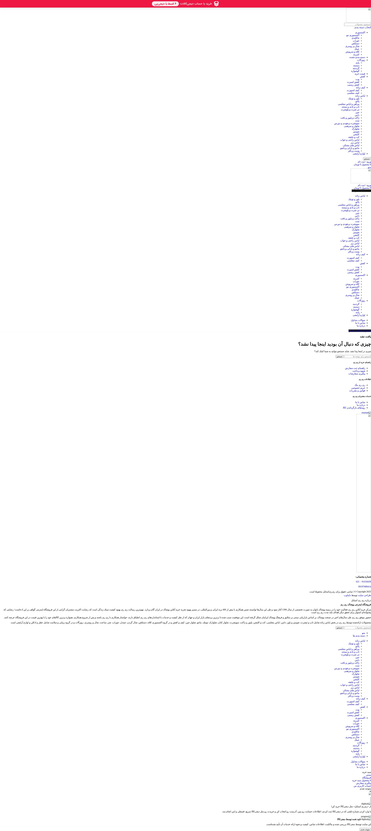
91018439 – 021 (363, 581)
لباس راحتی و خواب (349, 140)
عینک (356, 49)
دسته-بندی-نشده (357, 57)
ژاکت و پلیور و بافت (349, 118)
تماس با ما (360, 402)
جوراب (356, 40)
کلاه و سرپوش (352, 51)
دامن (357, 115)
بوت (357, 79)
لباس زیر (355, 142)
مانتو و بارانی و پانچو (349, 148)
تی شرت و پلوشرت (350, 109)
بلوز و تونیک (353, 98)
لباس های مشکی (351, 145)
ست (357, 120)
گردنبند (356, 68)
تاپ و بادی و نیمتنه (350, 107)
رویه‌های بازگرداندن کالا (354, 407)
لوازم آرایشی (359, 153)
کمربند (356, 54)
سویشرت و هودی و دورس (346, 123)
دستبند (356, 65)
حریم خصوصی (358, 388)
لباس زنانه (360, 96)
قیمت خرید (360, 73)
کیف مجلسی (353, 93)
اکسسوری (360, 32)
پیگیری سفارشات (356, 373)
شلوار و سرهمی (351, 126)
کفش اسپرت (353, 82)
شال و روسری (352, 46)
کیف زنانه (360, 87)
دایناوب (347, 595)
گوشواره (355, 71)
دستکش (355, 43)
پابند (357, 62)
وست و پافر (353, 151)
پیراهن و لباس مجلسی (348, 104)
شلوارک (355, 129)
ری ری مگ (360, 385)
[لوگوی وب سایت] (358, 21)
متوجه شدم (365, 829)
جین (357, 112)
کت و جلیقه (353, 137)
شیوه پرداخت (358, 371)
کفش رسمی (353, 84)
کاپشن (356, 134)
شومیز (356, 131)
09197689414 (364, 586)
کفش (362, 76)
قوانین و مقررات (357, 390)
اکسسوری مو (352, 35)
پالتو (357, 101)
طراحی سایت (364, 595)
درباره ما (361, 405)
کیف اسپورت (353, 90)
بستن (368, 775)
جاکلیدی (355, 38)
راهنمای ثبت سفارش (355, 368)
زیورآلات (361, 60)
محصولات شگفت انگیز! (360, 330)
